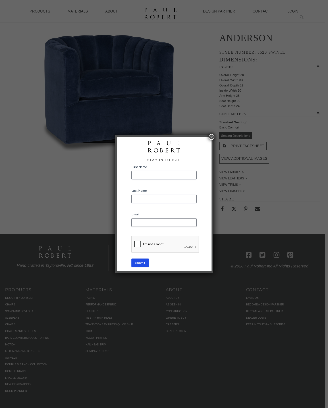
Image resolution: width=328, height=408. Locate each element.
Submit (140, 263)
